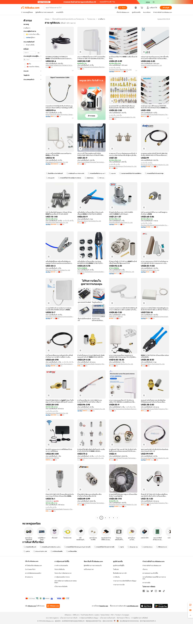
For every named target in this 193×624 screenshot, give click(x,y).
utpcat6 (113, 173)
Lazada (96, 615)
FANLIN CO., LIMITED (116, 316)
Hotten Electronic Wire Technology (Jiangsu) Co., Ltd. (60, 114)
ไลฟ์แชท (116, 569)
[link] (190, 604)
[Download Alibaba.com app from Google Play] (161, 606)
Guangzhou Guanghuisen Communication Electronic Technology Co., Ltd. (91, 271)
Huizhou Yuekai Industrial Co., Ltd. (151, 65)
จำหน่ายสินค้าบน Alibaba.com (152, 565)
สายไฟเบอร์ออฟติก (58, 551)
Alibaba (47, 19)
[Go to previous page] (97, 518)
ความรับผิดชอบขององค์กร (33, 573)
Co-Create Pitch (30, 569)
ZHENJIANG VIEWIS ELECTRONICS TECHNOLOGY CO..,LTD (60, 65)
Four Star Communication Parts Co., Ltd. (121, 271)
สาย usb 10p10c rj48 (41, 551)
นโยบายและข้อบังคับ (60, 586)
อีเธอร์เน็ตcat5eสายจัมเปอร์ (55, 173)
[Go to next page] (117, 518)
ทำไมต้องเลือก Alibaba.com (33, 565)
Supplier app (103, 606)
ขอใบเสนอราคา (89, 569)
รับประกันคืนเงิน (59, 569)
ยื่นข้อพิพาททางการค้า (120, 573)
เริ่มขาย (145, 569)
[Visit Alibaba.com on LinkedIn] (148, 591)
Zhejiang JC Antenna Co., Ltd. (150, 270)
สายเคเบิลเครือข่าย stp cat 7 (97, 173)
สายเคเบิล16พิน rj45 (31, 547)
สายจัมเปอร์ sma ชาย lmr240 (76, 173)
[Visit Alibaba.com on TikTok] (164, 591)
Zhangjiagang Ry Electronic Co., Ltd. (57, 162)
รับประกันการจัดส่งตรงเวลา (63, 573)
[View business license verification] (115, 621)
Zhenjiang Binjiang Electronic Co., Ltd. (121, 222)
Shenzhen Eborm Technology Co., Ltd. (89, 221)
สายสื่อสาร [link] (101, 19)
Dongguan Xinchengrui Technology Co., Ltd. (123, 166)
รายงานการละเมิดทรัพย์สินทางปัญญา (124, 581)
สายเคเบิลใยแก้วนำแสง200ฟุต (155, 173)
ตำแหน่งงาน (29, 577)
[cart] (142, 8)
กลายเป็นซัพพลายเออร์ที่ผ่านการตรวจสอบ (154, 578)
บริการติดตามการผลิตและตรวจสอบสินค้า (65, 581)
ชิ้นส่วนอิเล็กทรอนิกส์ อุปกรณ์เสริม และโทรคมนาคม (68, 19)
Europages (125, 615)
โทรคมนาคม (91, 19)
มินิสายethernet (162, 547)
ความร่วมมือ (146, 582)
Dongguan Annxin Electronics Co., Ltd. (121, 364)
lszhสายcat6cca (147, 547)
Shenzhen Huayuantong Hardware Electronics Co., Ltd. (91, 67)
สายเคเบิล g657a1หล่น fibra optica (51, 547)
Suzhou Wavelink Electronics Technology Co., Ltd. (60, 364)
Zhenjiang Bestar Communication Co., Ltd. (122, 117)
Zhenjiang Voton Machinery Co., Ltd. (120, 69)
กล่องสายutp (90, 178)
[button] (116, 7)
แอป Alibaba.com (132, 606)
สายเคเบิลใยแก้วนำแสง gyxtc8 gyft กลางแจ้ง (78, 547)
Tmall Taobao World (87, 615)
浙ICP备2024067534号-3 (148, 621)
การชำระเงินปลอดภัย (61, 565)
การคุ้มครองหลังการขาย (61, 577)
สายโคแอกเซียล (72, 551)
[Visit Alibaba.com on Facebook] (144, 591)
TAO (112, 615)
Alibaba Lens (32, 606)
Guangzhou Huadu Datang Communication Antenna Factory (60, 316)
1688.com (76, 615)
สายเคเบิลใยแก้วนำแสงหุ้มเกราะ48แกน (70, 178)
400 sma (101, 178)
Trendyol (118, 615)
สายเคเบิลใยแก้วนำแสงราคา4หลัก (105, 547)
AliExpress (68, 615)
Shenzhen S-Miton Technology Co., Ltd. (58, 270)
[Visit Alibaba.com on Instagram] (156, 591)
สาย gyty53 (51, 178)
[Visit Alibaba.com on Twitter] (152, 591)
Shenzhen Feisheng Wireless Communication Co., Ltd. (155, 316)
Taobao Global (104, 615)
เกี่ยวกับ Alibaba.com (31, 561)
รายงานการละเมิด (119, 584)
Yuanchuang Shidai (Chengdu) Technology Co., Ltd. (91, 162)
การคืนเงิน (116, 577)
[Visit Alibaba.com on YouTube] (160, 591)
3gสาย (122, 547)
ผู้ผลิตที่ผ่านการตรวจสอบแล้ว (93, 565)
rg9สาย (28, 551)
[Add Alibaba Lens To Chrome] (53, 606)
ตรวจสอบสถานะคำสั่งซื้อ (150, 573)
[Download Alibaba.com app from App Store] (146, 606)
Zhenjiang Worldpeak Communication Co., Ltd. (155, 225)
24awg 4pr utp (134, 547)
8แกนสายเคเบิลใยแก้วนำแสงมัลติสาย (131, 173)
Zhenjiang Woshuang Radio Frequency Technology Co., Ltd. (155, 114)
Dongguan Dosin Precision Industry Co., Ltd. (154, 164)
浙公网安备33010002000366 (129, 621)
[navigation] (32, 268)
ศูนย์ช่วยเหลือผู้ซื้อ (118, 565)
